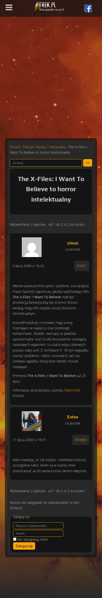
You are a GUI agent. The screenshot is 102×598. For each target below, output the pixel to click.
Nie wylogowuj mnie (32, 539)
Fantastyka (57, 147)
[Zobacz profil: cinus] (31, 246)
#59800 (81, 439)
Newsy (41, 147)
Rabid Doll (72, 390)
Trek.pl (28, 147)
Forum (15, 147)
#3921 (82, 265)
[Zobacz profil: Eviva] (31, 420)
